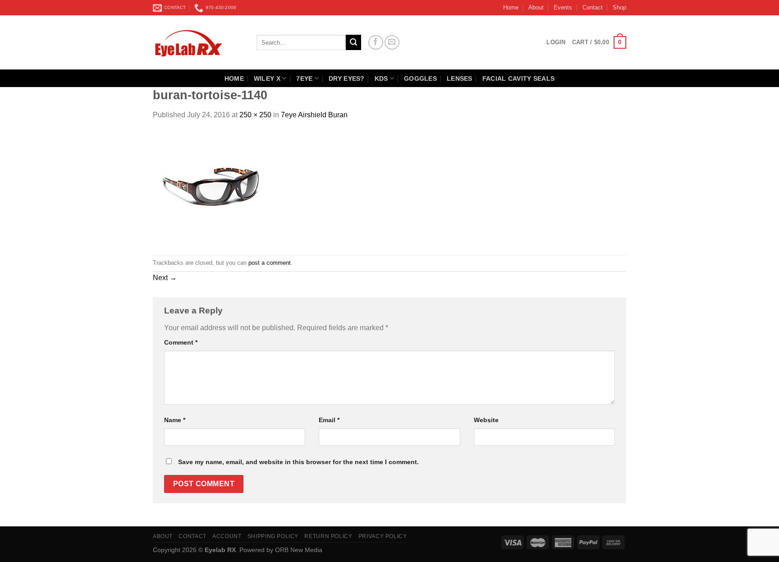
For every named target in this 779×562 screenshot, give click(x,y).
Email (329, 420)
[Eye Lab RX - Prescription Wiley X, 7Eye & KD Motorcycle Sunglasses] (198, 42)
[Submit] (353, 42)
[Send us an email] (392, 42)
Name (174, 420)
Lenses (459, 78)
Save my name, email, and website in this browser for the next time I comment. (298, 461)
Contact (592, 7)
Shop (619, 7)
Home (510, 7)
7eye (304, 78)
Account (226, 536)
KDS (381, 78)
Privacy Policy (382, 536)
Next (165, 277)
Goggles (420, 78)
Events (563, 7)
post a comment (269, 262)
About (536, 7)
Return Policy (328, 536)
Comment (180, 342)
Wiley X (267, 78)
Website (486, 420)
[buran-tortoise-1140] (209, 187)
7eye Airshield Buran (314, 115)
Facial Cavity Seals (518, 78)
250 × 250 (255, 115)
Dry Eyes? (347, 78)
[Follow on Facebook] (375, 42)
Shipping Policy (272, 536)
